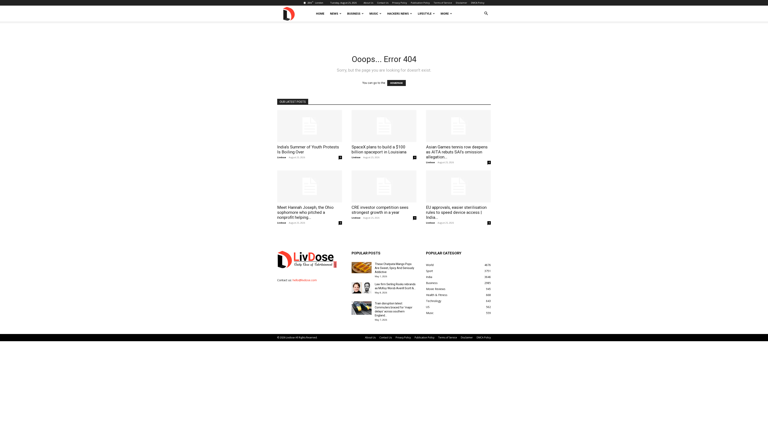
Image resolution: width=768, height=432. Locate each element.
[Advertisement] (384, 35)
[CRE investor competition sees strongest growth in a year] (384, 186)
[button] (486, 14)
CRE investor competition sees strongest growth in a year (380, 210)
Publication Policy (420, 2)
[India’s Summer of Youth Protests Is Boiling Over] (309, 126)
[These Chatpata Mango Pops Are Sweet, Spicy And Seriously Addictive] (362, 267)
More (445, 13)
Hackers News (398, 13)
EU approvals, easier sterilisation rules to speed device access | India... (456, 212)
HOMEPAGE (396, 83)
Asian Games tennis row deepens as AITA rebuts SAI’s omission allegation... (457, 152)
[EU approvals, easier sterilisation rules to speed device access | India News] (458, 186)
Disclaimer (461, 2)
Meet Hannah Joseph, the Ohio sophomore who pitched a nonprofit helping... (305, 212)
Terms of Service (443, 2)
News (334, 13)
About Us (368, 2)
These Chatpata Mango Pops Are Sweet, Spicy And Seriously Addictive (394, 268)
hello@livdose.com (305, 280)
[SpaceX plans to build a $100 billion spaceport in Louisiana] (384, 126)
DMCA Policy (477, 2)
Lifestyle (425, 13)
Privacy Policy (399, 2)
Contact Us (382, 2)
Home (320, 13)
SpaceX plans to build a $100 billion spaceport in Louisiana (379, 149)
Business (353, 13)
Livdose (281, 157)
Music (373, 13)
